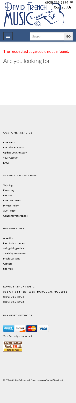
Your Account (10, 157)
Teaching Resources (14, 253)
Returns (7, 195)
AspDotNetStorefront (52, 380)
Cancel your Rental (13, 147)
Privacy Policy (11, 205)
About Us (8, 238)
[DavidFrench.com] (34, 14)
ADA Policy (9, 210)
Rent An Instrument (14, 243)
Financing (8, 190)
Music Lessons (11, 258)
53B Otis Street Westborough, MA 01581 (35, 291)
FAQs (6, 162)
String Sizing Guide (13, 248)
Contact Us (63, 7)
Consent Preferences (15, 215)
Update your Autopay (15, 152)
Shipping (7, 185)
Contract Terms (12, 200)
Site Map (8, 268)
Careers (7, 263)
